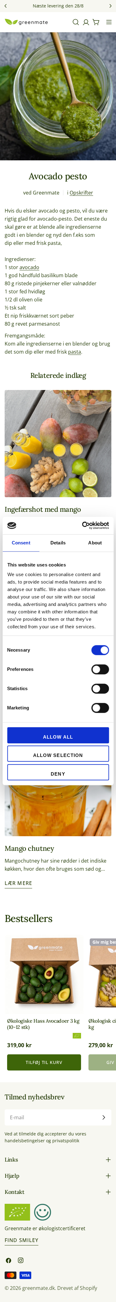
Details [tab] (58, 542)
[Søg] (76, 22)
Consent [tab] (21, 542)
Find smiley (21, 1240)
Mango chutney (29, 848)
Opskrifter (81, 192)
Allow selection (58, 755)
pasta (74, 351)
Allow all (58, 737)
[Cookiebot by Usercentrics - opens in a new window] (82, 525)
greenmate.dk (38, 1288)
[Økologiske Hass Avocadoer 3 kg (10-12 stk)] (44, 974)
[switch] (100, 669)
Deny (58, 774)
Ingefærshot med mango (43, 509)
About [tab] (95, 542)
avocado (29, 267)
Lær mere (18, 883)
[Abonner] (104, 1117)
